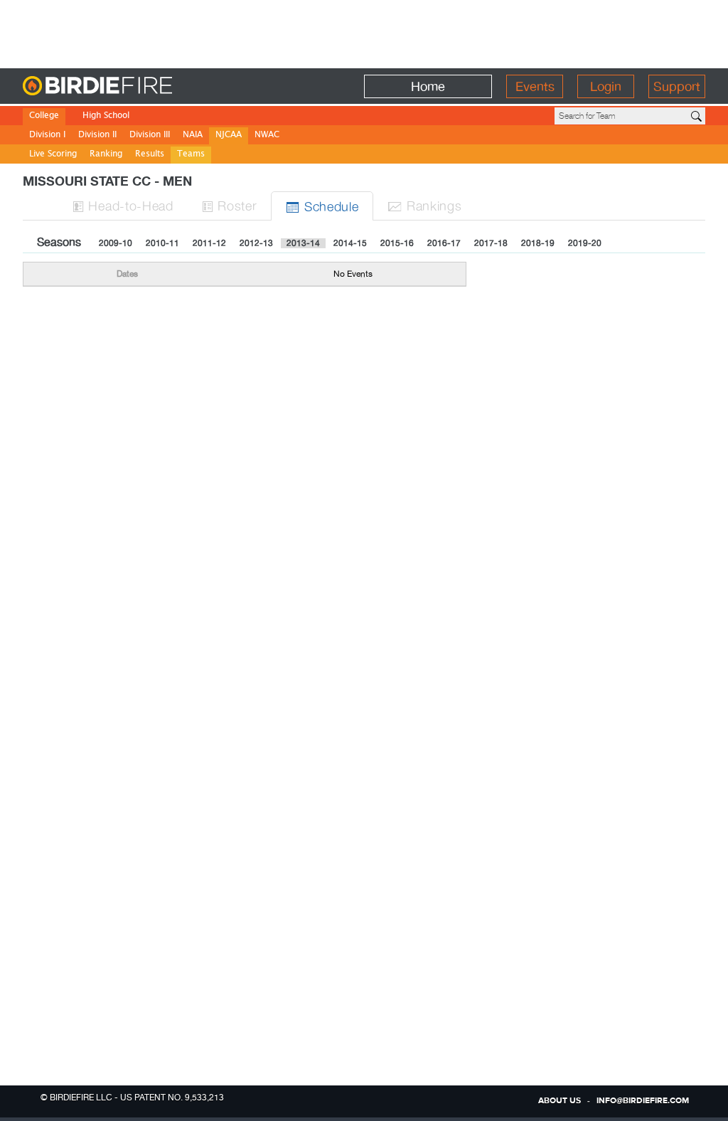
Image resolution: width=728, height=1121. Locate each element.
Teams (191, 155)
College (44, 116)
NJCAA (228, 135)
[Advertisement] (364, 32)
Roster (229, 205)
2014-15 (350, 243)
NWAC (267, 135)
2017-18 (491, 243)
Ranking (106, 155)
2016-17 (444, 243)
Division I (47, 135)
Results (149, 155)
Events (535, 86)
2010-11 (162, 243)
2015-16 (397, 243)
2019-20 (584, 243)
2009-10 (115, 243)
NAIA (193, 135)
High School (105, 116)
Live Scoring (53, 155)
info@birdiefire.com (642, 1101)
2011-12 (209, 243)
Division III (149, 135)
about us (559, 1101)
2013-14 (303, 243)
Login (605, 86)
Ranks (424, 205)
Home (428, 86)
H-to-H (123, 205)
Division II (97, 135)
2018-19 (538, 243)
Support (676, 86)
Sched (322, 206)
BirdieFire (126, 86)
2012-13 (256, 243)
